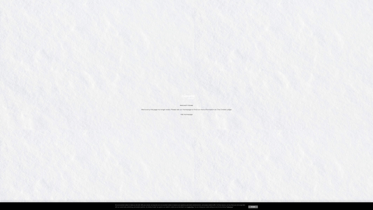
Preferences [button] (230, 207)
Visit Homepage (186, 114)
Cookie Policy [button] (190, 207)
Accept (253, 206)
